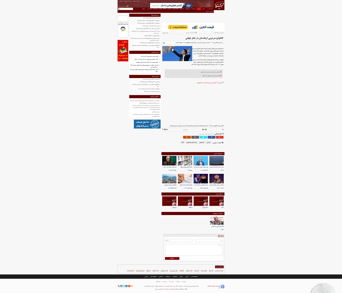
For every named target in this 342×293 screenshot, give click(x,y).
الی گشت (196, 271)
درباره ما (138, 1)
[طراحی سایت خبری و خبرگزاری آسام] (222, 287)
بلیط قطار (182, 271)
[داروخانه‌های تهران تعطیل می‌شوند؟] (185, 160)
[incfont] (206, 129)
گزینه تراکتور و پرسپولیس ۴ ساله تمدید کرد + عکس (146, 59)
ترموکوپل (148, 271)
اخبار (222, 207)
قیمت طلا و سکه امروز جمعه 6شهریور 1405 (149, 103)
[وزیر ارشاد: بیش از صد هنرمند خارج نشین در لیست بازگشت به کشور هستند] (201, 160)
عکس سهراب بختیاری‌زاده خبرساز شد (149, 56)
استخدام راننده (130, 271)
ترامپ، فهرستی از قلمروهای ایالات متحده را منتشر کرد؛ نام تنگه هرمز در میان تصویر (145, 39)
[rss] (132, 286)
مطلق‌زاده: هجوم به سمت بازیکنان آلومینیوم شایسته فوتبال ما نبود (145, 46)
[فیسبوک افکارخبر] (126, 286)
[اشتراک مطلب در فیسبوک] (211, 137)
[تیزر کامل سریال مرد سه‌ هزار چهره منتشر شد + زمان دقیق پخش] (169, 160)
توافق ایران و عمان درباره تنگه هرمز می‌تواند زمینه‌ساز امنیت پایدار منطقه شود (146, 115)
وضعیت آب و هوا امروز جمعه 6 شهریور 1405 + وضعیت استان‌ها (145, 101)
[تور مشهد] (171, 8)
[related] (164, 43)
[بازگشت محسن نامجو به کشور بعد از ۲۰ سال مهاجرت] (216, 178)
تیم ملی (208, 142)
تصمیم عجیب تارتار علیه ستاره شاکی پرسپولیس (147, 62)
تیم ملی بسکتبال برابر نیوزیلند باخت (151, 18)
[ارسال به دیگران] (165, 130)
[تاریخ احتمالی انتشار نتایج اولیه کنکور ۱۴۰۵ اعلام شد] (185, 178)
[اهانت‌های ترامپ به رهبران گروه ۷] (217, 220)
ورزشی (163, 33)
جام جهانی (201, 142)
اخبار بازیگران (189, 271)
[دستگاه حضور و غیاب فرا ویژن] (147, 128)
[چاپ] (167, 130)
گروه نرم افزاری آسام (166, 289)
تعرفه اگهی (121, 1)
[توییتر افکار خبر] (124, 286)
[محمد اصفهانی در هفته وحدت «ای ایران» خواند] (201, 178)
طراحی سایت (204, 271)
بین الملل (167, 277)
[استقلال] (185, 201)
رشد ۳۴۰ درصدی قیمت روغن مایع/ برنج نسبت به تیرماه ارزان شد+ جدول (145, 32)
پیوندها (125, 1)
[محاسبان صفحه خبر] (123, 37)
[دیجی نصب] (123, 61)
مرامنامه (134, 1)
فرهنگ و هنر (153, 277)
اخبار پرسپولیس (164, 271)
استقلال (190, 207)
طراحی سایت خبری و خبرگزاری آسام (214, 287)
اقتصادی (175, 277)
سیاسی (187, 277)
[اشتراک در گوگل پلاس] (220, 137)
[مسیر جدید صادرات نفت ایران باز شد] (216, 160)
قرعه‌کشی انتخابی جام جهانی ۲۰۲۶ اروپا (211, 76)
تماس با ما (130, 1)
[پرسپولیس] (169, 201)
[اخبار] (216, 201)
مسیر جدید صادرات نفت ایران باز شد (150, 26)
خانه (167, 33)
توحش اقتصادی (155, 112)
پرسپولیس (174, 207)
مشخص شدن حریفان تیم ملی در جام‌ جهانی (210, 72)
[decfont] (203, 129)
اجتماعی (161, 277)
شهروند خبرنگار (209, 11)
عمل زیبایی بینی (174, 271)
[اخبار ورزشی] (201, 201)
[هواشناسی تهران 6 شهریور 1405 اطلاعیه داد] (169, 178)
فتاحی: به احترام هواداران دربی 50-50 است (149, 43)
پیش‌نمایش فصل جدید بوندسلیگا (151, 91)
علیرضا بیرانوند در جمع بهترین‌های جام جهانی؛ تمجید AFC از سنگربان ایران (144, 66)
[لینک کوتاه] (163, 130)
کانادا (182, 142)
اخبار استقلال (156, 271)
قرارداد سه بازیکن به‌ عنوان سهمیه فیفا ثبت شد (148, 89)
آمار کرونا (211, 271)
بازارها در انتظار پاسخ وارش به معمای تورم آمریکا (148, 20)
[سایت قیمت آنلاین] (192, 27)
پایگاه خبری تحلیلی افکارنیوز (171, 286)
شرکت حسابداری (219, 271)
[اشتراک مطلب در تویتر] (203, 137)
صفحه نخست (194, 277)
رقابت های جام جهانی (192, 142)
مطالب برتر (219, 194)
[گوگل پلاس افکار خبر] (129, 286)
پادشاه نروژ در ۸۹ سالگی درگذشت (151, 36)
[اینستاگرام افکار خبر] (121, 286)
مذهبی (146, 277)
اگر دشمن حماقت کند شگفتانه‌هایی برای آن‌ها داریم (147, 28)
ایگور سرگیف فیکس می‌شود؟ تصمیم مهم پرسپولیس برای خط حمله (144, 70)
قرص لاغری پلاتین (140, 271)
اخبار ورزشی (205, 207)
